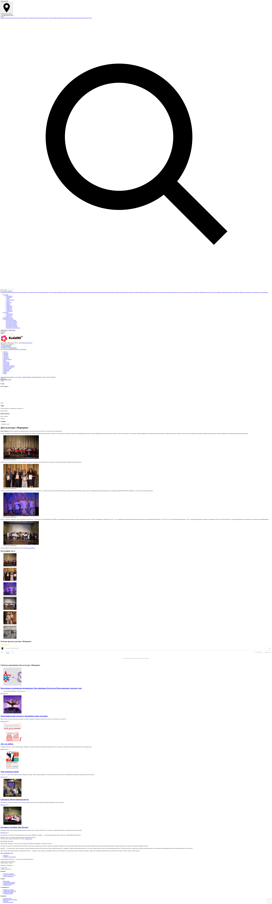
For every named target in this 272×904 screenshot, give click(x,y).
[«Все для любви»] (136, 732)
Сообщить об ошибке (8, 873)
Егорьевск (54, 18)
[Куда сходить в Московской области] (16, 341)
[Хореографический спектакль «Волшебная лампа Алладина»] (136, 704)
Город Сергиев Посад (22, 18)
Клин (80, 18)
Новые (2, 652)
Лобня (116, 292)
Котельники (89, 292)
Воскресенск (14, 18)
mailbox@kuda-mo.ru (8, 876)
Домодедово (46, 18)
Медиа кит (6, 901)
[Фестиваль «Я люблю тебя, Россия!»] (136, 816)
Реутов (193, 292)
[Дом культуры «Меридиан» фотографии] (136, 560)
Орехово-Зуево (163, 292)
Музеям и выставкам (8, 892)
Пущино (189, 292)
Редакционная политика (9, 882)
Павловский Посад (171, 292)
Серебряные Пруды (203, 292)
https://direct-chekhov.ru (29, 548)
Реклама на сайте (7, 898)
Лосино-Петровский (123, 292)
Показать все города (87, 18)
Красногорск (103, 292)
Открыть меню (4, 330)
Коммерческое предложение (10, 899)
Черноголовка (228, 292)
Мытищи (141, 292)
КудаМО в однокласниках (9, 856)
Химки (223, 292)
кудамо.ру (3, 869)
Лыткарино (131, 292)
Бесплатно (3, 693)
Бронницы (8, 18)
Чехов (234, 292)
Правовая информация (8, 883)
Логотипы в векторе (8, 902)
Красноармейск (96, 292)
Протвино (184, 292)
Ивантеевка (72, 18)
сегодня (8, 349)
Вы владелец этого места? (7, 841)
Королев (84, 292)
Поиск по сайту (4, 1)
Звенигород (66, 18)
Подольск (179, 292)
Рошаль (196, 292)
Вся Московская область (7, 15)
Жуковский (60, 18)
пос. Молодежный (263, 292)
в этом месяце (23, 349)
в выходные (16, 349)
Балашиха (3, 18)
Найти (2, 333)
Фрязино (219, 292)
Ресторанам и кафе (7, 893)
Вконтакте (5, 855)
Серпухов (210, 292)
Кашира (77, 18)
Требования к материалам (9, 891)
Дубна (50, 18)
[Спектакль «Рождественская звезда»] (136, 788)
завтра (11, 349)
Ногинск (154, 292)
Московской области (27, 342)
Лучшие (7, 652)
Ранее (13, 652)
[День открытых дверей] (136, 760)
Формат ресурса (7, 885)
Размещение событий (8, 889)
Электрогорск (248, 292)
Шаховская (242, 292)
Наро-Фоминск (147, 292)
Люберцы (136, 292)
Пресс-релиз (6, 881)
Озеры (157, 292)
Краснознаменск (111, 292)
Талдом (215, 292)
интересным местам (7, 345)
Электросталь (255, 292)
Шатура (237, 292)
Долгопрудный (38, 18)
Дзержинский (31, 18)
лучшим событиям (5, 346)
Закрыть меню (12, 330)
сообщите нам (28, 838)
